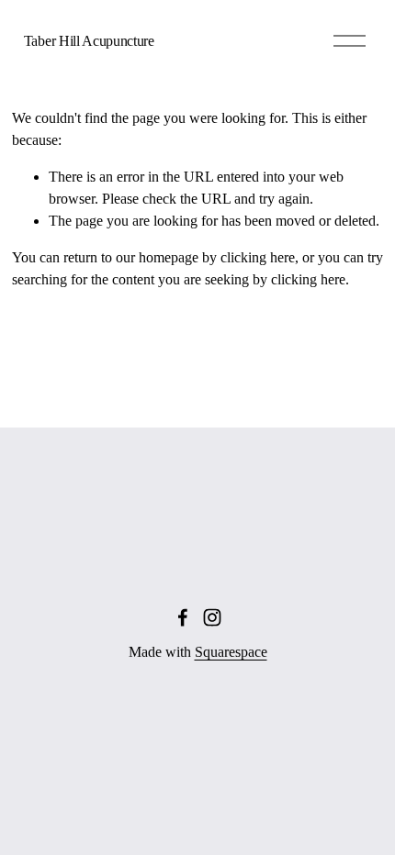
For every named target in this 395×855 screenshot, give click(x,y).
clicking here (257, 257)
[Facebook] (183, 617)
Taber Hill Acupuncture (89, 41)
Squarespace (231, 652)
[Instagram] (212, 617)
